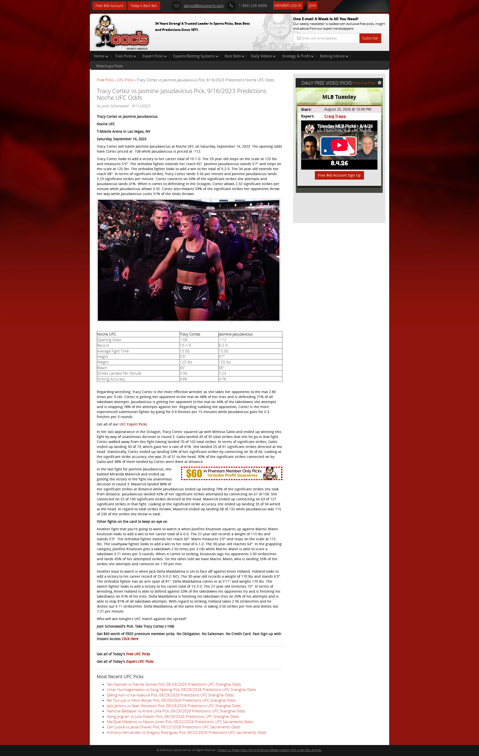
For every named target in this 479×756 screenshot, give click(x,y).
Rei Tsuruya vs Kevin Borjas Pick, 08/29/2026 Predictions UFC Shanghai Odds (171, 700)
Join (312, 5)
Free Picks (123, 55)
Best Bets (233, 55)
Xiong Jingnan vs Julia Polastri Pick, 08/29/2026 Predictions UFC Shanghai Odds (173, 716)
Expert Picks (152, 55)
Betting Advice (332, 55)
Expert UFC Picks (140, 661)
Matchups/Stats (109, 65)
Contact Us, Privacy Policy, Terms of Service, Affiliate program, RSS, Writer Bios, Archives (269, 750)
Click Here (130, 638)
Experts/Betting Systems (194, 55)
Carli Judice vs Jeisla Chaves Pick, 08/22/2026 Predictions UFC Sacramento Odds (173, 726)
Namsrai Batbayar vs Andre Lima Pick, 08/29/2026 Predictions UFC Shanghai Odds (176, 710)
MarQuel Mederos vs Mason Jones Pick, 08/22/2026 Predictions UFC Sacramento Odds (180, 721)
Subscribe (370, 38)
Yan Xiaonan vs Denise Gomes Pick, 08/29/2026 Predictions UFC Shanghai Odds (174, 684)
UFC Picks (125, 79)
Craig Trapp (335, 116)
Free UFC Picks (138, 653)
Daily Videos (261, 55)
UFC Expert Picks (133, 424)
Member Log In (288, 5)
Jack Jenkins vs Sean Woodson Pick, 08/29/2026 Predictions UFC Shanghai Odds (174, 705)
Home (99, 55)
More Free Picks (363, 83)
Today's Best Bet (144, 5)
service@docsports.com (204, 5)
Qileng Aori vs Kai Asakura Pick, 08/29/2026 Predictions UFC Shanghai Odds (170, 694)
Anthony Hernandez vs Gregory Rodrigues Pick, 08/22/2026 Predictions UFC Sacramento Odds (186, 732)
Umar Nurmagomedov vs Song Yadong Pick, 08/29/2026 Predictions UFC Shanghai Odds (181, 689)
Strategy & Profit (296, 55)
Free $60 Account (109, 5)
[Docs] (122, 31)
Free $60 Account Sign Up (339, 175)
